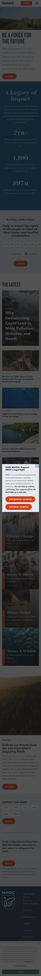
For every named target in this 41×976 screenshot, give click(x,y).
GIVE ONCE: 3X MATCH (18, 507)
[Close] (37, 466)
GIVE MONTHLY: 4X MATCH (20, 499)
